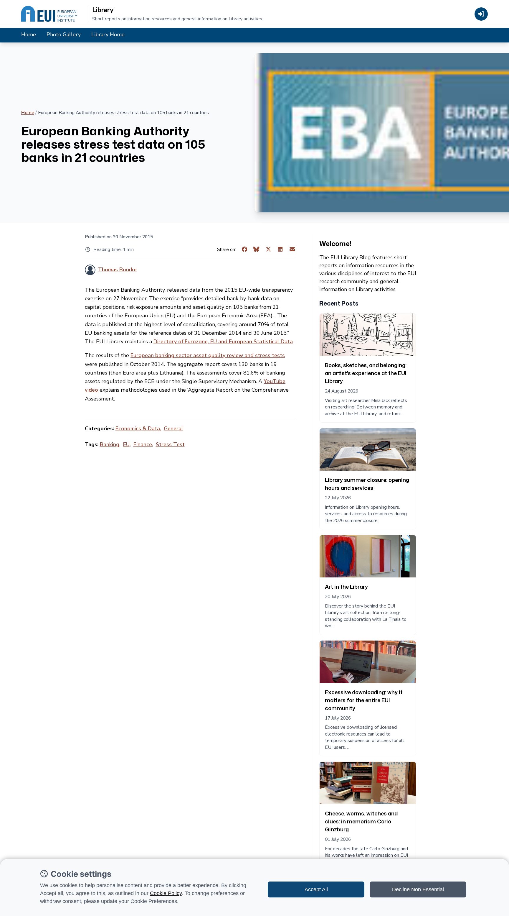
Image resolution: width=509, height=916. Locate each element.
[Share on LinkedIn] (280, 250)
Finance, (143, 444)
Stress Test (170, 444)
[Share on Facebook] (244, 250)
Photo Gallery (64, 34)
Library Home (108, 34)
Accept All (316, 889)
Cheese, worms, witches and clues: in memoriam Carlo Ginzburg (361, 821)
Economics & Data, (138, 428)
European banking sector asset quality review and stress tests (207, 355)
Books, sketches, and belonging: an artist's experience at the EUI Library (365, 373)
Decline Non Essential (418, 889)
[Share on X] (268, 250)
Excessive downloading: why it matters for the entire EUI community (364, 700)
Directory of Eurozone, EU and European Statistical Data (223, 341)
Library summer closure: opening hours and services (367, 484)
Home (28, 34)
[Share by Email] (292, 250)
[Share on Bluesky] (256, 250)
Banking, (110, 444)
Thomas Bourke (117, 269)
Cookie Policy (166, 893)
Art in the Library (346, 586)
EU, (127, 444)
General (173, 428)
